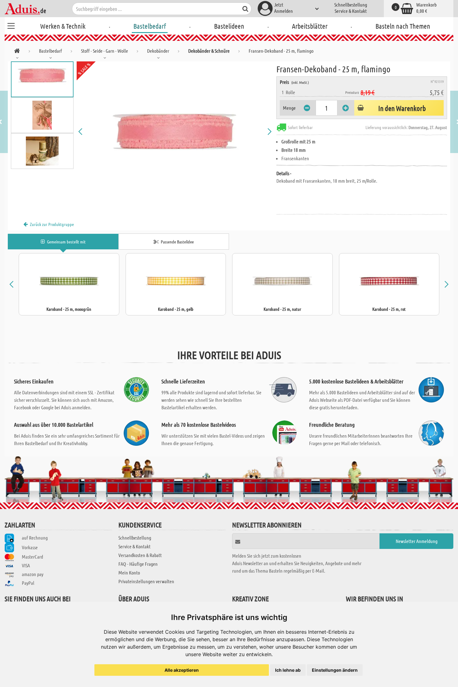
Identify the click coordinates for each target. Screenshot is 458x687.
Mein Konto (129, 572)
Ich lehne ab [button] (288, 670)
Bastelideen (229, 26)
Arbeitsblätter (309, 26)
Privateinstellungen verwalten (146, 581)
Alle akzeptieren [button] (182, 670)
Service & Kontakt (351, 11)
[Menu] (11, 25)
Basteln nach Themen (402, 26)
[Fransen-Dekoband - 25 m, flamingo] (175, 131)
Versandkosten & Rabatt (140, 555)
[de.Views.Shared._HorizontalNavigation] (17, 52)
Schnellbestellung (350, 4)
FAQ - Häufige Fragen (138, 564)
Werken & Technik (62, 26)
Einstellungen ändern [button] (335, 670)
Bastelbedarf (149, 26)
